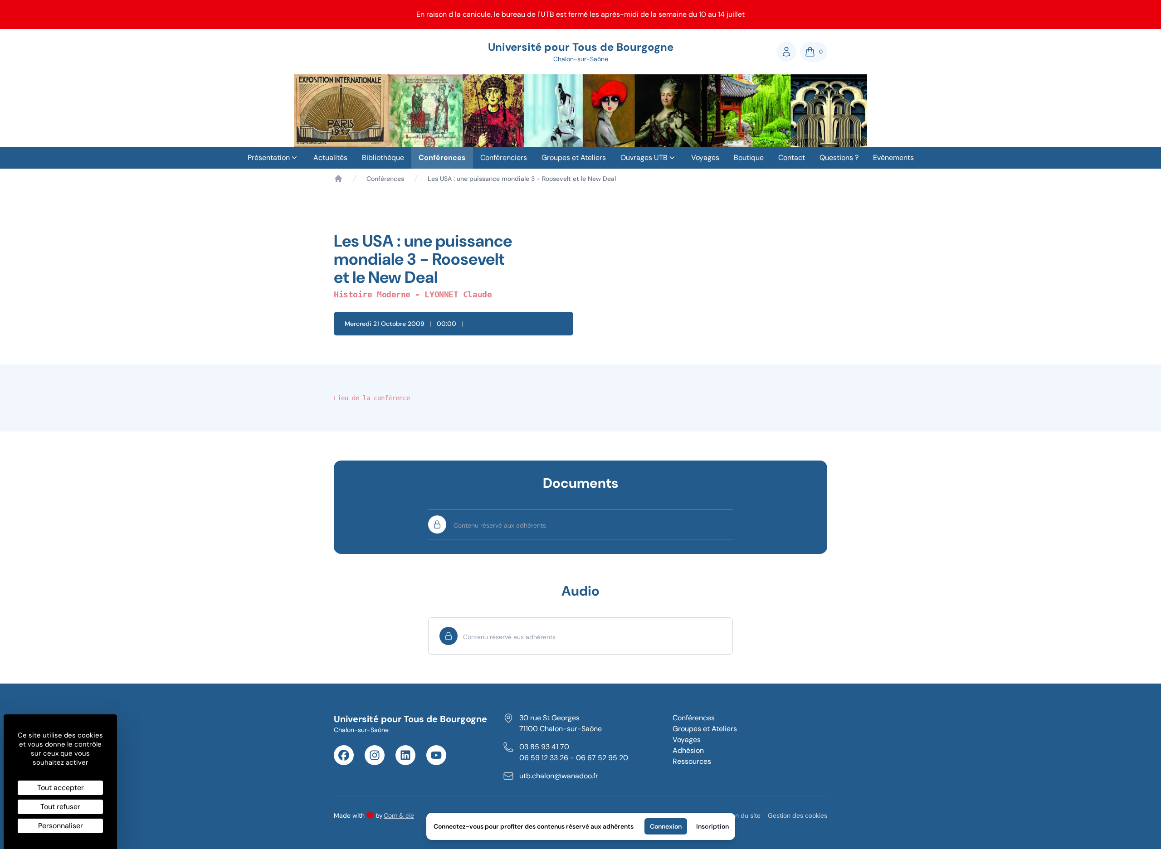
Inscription (712, 826)
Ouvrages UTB (644, 157)
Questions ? (839, 157)
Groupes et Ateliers (573, 157)
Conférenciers (503, 157)
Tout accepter (60, 787)
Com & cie (399, 815)
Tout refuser (60, 806)
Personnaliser (60, 825)
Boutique (749, 157)
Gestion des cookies (797, 815)
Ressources (692, 761)
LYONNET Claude (458, 294)
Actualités (330, 157)
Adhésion (688, 750)
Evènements (893, 157)
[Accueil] (338, 178)
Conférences (442, 157)
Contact (791, 157)
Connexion (666, 826)
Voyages (705, 157)
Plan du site (744, 815)
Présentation (269, 157)
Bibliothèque (383, 157)
